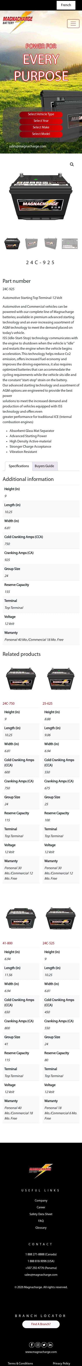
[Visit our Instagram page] (38, 1345)
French (66, 5)
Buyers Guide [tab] (44, 466)
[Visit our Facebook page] (32, 1345)
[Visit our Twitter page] (44, 1345)
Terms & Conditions (20, 1363)
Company (41, 1200)
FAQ (41, 1221)
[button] (72, 164)
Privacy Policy (61, 1363)
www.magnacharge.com (41, 1352)
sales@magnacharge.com (27, 146)
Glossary (41, 1228)
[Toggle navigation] (73, 23)
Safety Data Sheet (41, 1214)
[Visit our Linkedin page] (50, 1345)
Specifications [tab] (19, 466)
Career (41, 1207)
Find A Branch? (41, 1324)
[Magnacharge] (19, 22)
